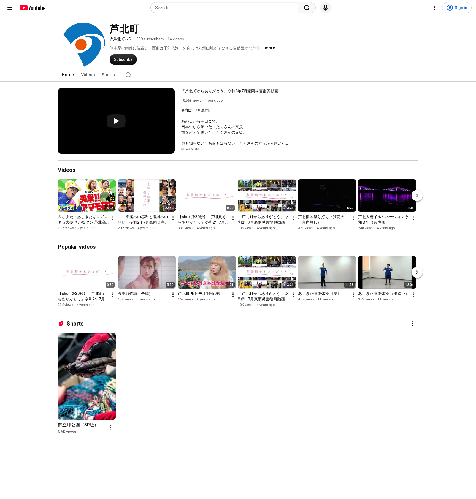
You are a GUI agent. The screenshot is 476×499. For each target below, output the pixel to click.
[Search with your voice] (325, 7)
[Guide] (10, 7)
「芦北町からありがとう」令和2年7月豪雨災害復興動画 (229, 91)
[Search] (307, 7)
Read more (190, 149)
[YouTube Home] (32, 7)
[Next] (417, 195)
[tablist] (238, 75)
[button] (190, 148)
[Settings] (434, 7)
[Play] (116, 121)
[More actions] (112, 217)
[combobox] (226, 7)
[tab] (67, 75)
